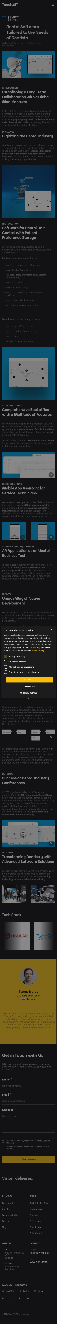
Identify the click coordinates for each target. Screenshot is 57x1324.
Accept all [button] (29, 679)
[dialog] (28, 662)
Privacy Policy (38, 650)
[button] (28, 692)
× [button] (51, 629)
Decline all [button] (29, 686)
